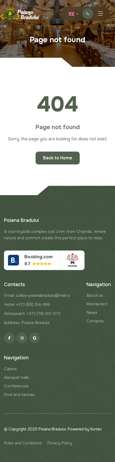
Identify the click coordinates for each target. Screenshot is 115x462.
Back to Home (57, 158)
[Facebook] (9, 338)
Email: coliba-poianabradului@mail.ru (37, 295)
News (91, 312)
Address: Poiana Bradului (26, 322)
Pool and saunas (19, 394)
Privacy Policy (59, 443)
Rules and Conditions (23, 443)
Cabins (10, 369)
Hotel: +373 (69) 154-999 (27, 304)
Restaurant (96, 304)
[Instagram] (22, 338)
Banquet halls (16, 377)
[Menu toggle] (100, 13)
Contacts (95, 321)
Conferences (16, 386)
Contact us (87, 13)
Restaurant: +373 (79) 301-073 (32, 313)
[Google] (34, 338)
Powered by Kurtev (85, 429)
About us (94, 295)
